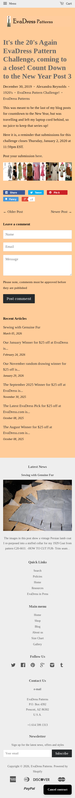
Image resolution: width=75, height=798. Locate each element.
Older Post (15, 212)
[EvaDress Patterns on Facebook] (23, 665)
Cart (68, 3)
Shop (38, 620)
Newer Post (59, 212)
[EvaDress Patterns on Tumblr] (61, 665)
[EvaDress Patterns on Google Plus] (42, 665)
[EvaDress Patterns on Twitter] (13, 665)
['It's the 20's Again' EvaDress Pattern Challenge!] (37, 179)
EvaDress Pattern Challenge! (38, 93)
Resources (37, 588)
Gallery (37, 644)
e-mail (37, 689)
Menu (12, 3)
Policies (37, 576)
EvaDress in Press (37, 594)
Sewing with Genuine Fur (21, 327)
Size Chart (37, 638)
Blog (37, 626)
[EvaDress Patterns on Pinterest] (32, 665)
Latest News (37, 467)
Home (37, 582)
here (38, 156)
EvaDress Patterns (16, 99)
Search (37, 570)
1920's (8, 93)
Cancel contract (58, 789)
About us (37, 632)
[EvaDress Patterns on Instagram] (52, 665)
